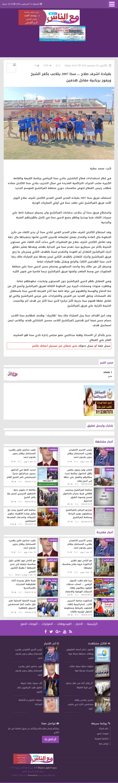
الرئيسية (92, 624)
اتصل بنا (49, 739)
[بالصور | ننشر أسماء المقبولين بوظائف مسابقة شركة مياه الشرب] (102, 661)
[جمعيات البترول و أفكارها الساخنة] (51, 712)
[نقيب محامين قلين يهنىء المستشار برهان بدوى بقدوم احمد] (51, 678)
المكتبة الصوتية (101, 739)
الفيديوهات (64, 624)
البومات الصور (29, 624)
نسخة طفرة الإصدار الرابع (33, 771)
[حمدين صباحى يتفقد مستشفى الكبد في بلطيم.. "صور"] (102, 712)
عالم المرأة (103, 728)
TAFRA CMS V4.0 (20, 775)
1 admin (107, 372)
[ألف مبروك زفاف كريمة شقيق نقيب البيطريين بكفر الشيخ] (51, 695)
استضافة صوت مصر (46, 775)
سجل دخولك (85, 345)
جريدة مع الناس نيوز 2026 (22, 768)
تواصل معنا (103, 744)
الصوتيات (47, 624)
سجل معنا (104, 345)
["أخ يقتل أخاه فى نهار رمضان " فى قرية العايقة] (102, 695)
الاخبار (79, 624)
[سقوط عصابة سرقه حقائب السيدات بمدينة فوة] (102, 678)
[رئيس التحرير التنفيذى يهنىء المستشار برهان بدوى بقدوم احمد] (51, 661)
